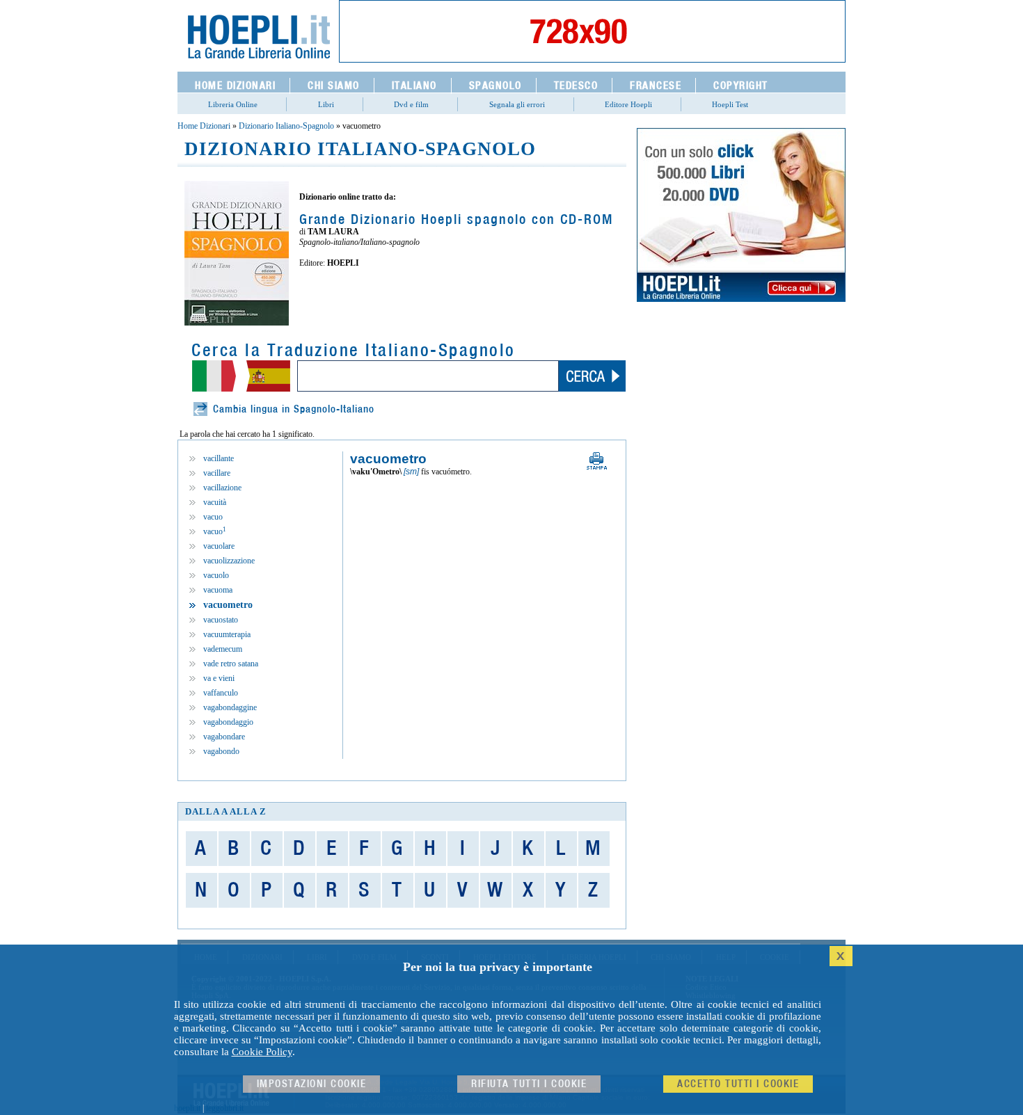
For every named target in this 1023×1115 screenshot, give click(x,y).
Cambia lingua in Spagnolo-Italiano (293, 409)
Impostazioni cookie (312, 1084)
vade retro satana (230, 663)
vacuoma (217, 590)
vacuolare (219, 546)
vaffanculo (220, 693)
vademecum (222, 649)
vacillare (216, 473)
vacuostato (220, 620)
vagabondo (221, 751)
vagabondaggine (230, 707)
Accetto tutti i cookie (738, 1084)
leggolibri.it (225, 1108)
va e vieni (219, 678)
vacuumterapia (227, 634)
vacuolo (216, 575)
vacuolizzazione (229, 560)
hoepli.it (187, 1108)
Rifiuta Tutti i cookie (529, 1084)
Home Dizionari (203, 126)
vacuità (214, 502)
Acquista (348, 293)
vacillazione (222, 487)
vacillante (218, 458)
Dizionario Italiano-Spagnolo (286, 126)
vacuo (213, 517)
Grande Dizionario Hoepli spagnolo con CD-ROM (456, 220)
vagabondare (224, 736)
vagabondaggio (228, 722)
